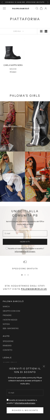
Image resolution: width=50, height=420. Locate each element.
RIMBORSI (7, 345)
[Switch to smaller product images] (46, 31)
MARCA (6, 306)
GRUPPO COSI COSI (11, 311)
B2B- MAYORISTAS (10, 328)
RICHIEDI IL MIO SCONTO (25, 410)
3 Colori (13, 72)
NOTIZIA (6, 324)
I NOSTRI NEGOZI (10, 320)
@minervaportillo (37, 127)
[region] (25, 265)
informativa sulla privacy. (25, 403)
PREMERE (7, 315)
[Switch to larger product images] (41, 31)
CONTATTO (7, 350)
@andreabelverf (12, 177)
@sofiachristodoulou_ (37, 177)
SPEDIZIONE (8, 341)
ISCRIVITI (25, 242)
